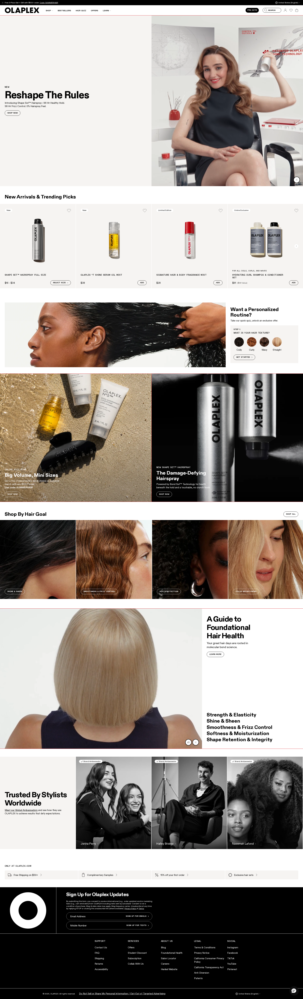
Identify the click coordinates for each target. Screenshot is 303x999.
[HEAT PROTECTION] (190, 559)
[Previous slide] (7, 246)
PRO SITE (252, 10)
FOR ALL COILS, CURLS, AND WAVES (249, 271)
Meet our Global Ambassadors (21, 810)
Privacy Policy (131, 908)
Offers (131, 947)
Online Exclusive (241, 210)
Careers (165, 963)
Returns (99, 963)
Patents (198, 978)
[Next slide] (296, 246)
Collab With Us (136, 963)
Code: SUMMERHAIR (49, 2)
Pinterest (232, 969)
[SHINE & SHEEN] (38, 559)
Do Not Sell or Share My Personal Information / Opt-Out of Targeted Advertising (122, 993)
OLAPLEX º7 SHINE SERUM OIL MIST (101, 275)
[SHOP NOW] (76, 438)
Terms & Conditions (204, 947)
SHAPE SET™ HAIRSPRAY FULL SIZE (25, 275)
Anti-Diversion (201, 972)
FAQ (97, 952)
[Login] (69, 210)
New (8, 210)
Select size (59, 283)
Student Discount (137, 952)
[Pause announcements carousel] (2, 2)
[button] (293, 990)
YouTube (231, 963)
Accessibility (101, 969)
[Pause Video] (297, 180)
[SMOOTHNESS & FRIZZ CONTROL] (114, 559)
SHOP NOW (12, 113)
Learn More (215, 654)
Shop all (291, 514)
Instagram (232, 947)
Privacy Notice (201, 952)
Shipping (99, 958)
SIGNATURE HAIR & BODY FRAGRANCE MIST (181, 275)
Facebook (232, 952)
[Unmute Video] (188, 742)
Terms (141, 908)
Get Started (243, 357)
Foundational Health (171, 952)
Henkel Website (169, 969)
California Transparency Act (209, 967)
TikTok (230, 958)
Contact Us (101, 947)
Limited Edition (164, 210)
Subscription (134, 958)
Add (142, 283)
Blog (163, 947)
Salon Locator (168, 958)
